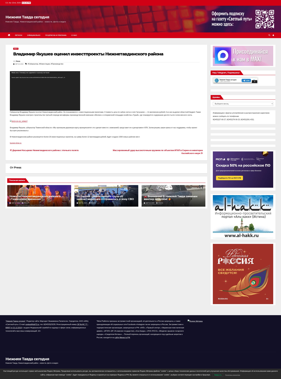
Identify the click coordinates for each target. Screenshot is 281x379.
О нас (74, 35)
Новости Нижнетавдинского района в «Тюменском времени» (34, 198)
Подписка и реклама (56, 35)
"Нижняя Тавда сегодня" (15, 321)
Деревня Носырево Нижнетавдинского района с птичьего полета (45, 150)
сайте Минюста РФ (122, 337)
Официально (34, 35)
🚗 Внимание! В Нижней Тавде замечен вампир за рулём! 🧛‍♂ (170, 198)
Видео (16, 48)
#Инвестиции (44, 64)
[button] (269, 35)
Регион (18, 35)
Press (18, 61)
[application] (45, 91)
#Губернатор (33, 64)
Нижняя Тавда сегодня (27, 17)
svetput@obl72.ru (32, 324)
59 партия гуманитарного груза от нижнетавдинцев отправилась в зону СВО (105, 198)
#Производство (57, 64)
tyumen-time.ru (15, 143)
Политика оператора (232, 375)
